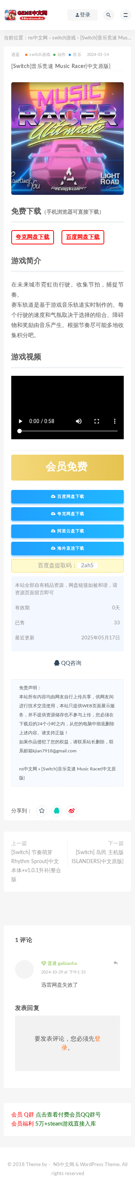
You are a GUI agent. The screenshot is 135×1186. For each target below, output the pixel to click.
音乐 (77, 55)
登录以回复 (116, 962)
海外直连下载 (70, 548)
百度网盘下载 (83, 237)
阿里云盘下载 (70, 531)
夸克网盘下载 (33, 237)
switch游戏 (64, 38)
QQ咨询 (70, 663)
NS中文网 (63, 1164)
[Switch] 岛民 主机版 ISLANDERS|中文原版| (98, 857)
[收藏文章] (41, 811)
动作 (61, 55)
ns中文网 (38, 38)
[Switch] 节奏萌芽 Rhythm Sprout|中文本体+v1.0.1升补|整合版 (36, 866)
